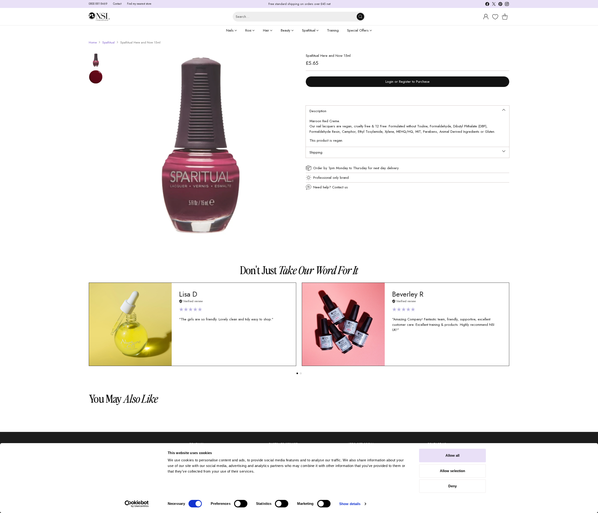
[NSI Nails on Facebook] (487, 5)
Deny (452, 486)
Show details (349, 504)
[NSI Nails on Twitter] (493, 5)
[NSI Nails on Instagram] (507, 5)
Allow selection (452, 471)
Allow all (452, 455)
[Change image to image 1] (96, 60)
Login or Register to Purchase (407, 81)
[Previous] (89, 324)
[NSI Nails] (99, 16)
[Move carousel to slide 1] (297, 373)
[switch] (240, 503)
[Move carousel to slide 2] (301, 373)
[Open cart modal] (504, 16)
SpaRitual (108, 42)
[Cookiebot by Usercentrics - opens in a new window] (136, 503)
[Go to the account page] (486, 16)
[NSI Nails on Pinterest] (500, 5)
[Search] (360, 16)
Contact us (340, 187)
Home (93, 42)
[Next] (509, 324)
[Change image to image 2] (96, 77)
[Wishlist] (494, 17)
